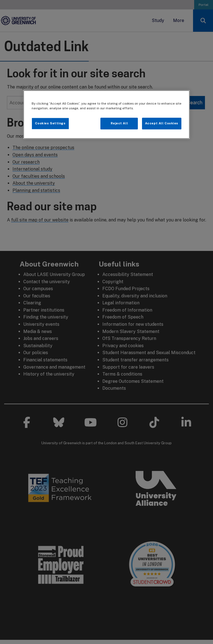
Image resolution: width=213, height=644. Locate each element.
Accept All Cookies (161, 123)
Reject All (119, 123)
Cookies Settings (50, 123)
